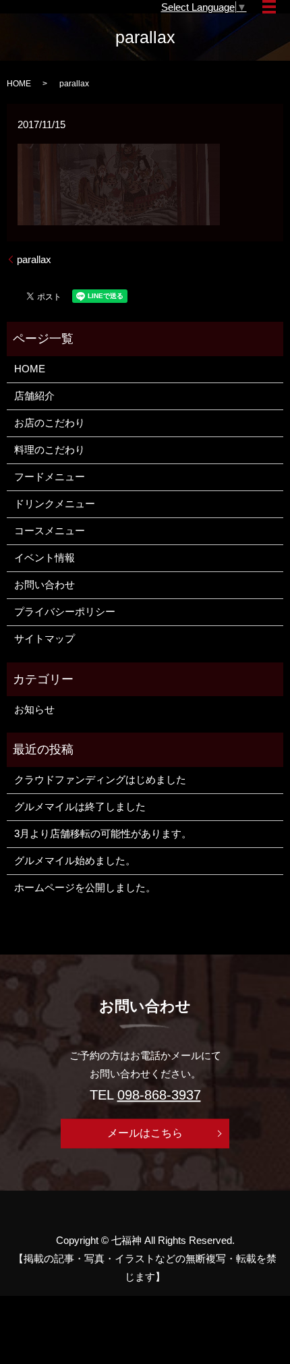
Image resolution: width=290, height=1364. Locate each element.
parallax (34, 259)
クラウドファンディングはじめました (100, 779)
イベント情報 (44, 557)
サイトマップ (44, 638)
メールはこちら (145, 1133)
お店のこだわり (49, 422)
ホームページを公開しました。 (85, 887)
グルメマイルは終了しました (80, 806)
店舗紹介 (34, 395)
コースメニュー (49, 530)
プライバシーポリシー (64, 611)
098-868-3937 (159, 1095)
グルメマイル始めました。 (75, 860)
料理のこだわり (49, 449)
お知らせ (34, 709)
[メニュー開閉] (269, 6)
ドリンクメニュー (54, 503)
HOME (19, 83)
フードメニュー (49, 476)
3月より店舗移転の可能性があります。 (103, 833)
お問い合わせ (44, 584)
